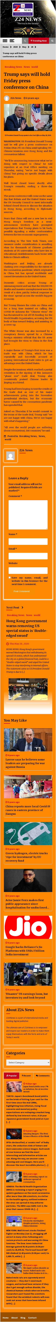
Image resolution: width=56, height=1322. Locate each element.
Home (6, 1317)
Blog (23, 1317)
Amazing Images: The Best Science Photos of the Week (36, 1135)
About (14, 1317)
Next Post (12, 607)
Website (13, 563)
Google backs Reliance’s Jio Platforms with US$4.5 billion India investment (25, 950)
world (34, 67)
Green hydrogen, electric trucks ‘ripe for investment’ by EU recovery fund (27, 857)
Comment (15, 496)
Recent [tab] (27, 1075)
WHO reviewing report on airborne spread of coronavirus (35, 1179)
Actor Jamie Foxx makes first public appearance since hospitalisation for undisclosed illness (26, 904)
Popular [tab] (13, 1075)
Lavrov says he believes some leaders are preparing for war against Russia (25, 763)
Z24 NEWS (28, 19)
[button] (25, 41)
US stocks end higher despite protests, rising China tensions (34, 1223)
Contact (32, 1317)
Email (13, 548)
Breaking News (13, 67)
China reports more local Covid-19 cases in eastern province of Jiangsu (28, 810)
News (27, 67)
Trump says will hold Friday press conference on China (27, 81)
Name (13, 534)
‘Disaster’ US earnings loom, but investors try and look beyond (27, 995)
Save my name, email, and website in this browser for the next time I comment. (30, 581)
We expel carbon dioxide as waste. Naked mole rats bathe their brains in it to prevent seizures (36, 1271)
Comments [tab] (44, 1075)
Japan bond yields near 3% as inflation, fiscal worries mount (35, 1089)
